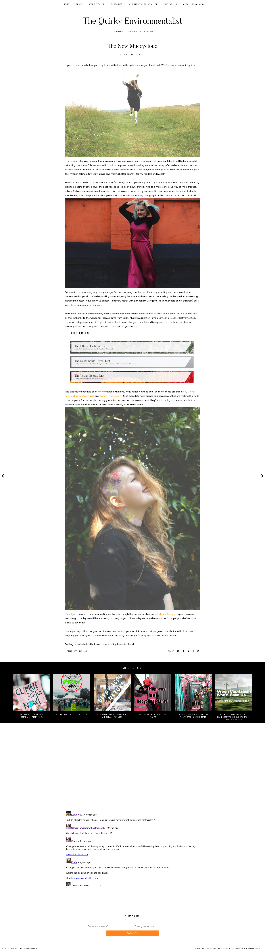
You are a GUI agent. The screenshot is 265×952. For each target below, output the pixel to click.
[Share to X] (187, 651)
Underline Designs (166, 614)
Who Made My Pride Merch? (144, 4)
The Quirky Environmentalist (132, 20)
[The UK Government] (233, 692)
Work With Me (96, 4)
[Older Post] (262, 475)
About (79, 4)
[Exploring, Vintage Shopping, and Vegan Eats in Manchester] (193, 692)
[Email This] (177, 651)
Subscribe (116, 4)
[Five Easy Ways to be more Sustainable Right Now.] (31, 692)
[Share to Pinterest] (197, 651)
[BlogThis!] (182, 651)
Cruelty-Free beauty (111, 396)
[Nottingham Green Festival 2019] (71, 692)
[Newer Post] (3, 475)
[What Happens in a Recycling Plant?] (152, 692)
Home (66, 4)
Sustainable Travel (84, 396)
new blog (82, 651)
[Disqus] (132, 767)
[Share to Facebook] (192, 651)
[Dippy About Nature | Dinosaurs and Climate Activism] (112, 692)
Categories (171, 4)
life (75, 651)
